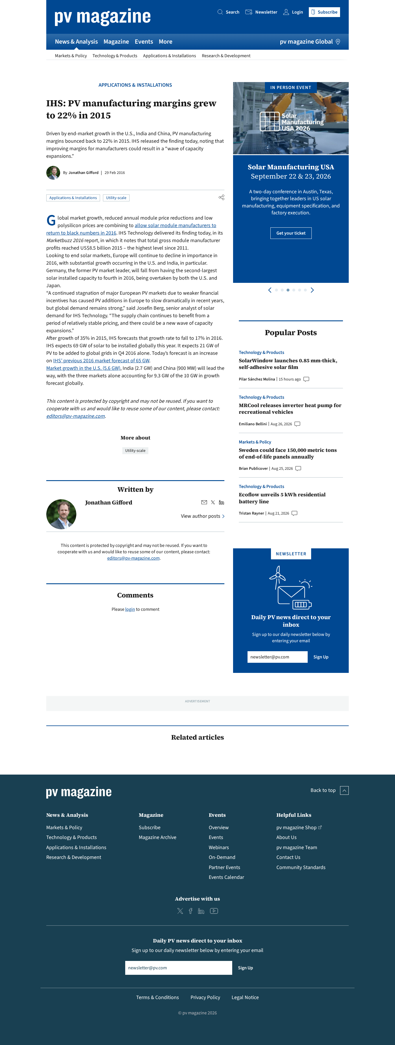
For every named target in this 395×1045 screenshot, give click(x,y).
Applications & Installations (169, 56)
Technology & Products (115, 56)
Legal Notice (245, 997)
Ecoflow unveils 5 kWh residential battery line (282, 498)
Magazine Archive (157, 837)
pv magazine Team (296, 847)
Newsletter (266, 12)
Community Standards (301, 867)
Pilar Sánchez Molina (257, 379)
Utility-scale (116, 198)
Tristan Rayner (251, 513)
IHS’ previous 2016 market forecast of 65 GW (101, 360)
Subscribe (149, 827)
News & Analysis (76, 41)
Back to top (323, 790)
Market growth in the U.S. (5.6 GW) (83, 368)
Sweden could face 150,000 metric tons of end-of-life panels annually (288, 453)
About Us (286, 837)
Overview (219, 827)
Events (144, 41)
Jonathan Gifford (84, 173)
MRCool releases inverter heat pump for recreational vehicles (290, 408)
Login (297, 12)
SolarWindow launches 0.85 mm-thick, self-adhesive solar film (288, 364)
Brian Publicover (253, 469)
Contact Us (288, 857)
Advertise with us (197, 898)
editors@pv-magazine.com (75, 416)
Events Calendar (226, 877)
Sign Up (320, 657)
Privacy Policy (205, 997)
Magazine (116, 41)
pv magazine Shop (296, 827)
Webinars (219, 847)
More (165, 41)
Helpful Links (293, 814)
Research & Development (226, 56)
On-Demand (222, 857)
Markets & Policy (71, 56)
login (130, 609)
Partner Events (224, 867)
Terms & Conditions (157, 997)
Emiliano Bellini (253, 424)
